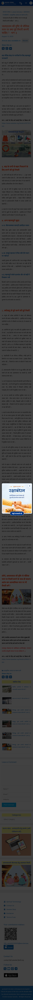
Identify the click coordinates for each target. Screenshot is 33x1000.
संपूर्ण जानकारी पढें (17, 513)
